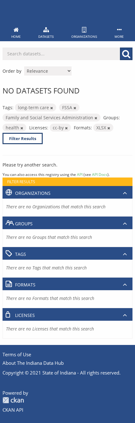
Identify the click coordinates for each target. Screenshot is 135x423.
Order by (12, 71)
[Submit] (126, 54)
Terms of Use (17, 354)
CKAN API (13, 410)
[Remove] (51, 107)
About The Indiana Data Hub (33, 363)
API (80, 174)
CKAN (13, 400)
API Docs (99, 174)
